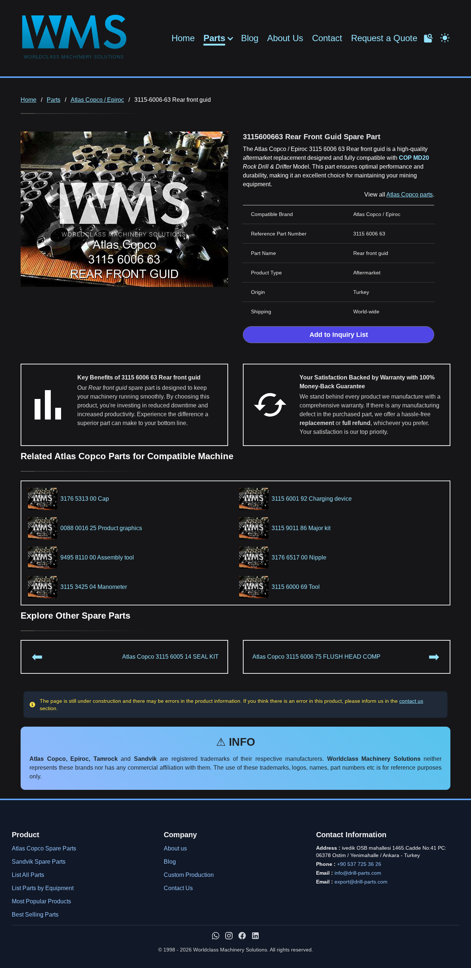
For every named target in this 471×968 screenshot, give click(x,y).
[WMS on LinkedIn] (255, 935)
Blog (249, 38)
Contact (327, 38)
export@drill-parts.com (360, 882)
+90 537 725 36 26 (359, 864)
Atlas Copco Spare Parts (44, 848)
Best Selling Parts (35, 914)
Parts (214, 38)
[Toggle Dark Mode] (444, 37)
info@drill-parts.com (357, 873)
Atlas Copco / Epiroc (97, 100)
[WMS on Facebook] (242, 935)
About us (175, 848)
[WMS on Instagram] (228, 935)
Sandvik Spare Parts (38, 862)
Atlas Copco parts (409, 194)
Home (183, 38)
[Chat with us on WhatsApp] (215, 935)
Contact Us (178, 888)
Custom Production (189, 875)
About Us (285, 38)
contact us (411, 701)
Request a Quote (384, 38)
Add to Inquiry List (338, 334)
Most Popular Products (41, 901)
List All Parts (28, 875)
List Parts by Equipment (43, 888)
